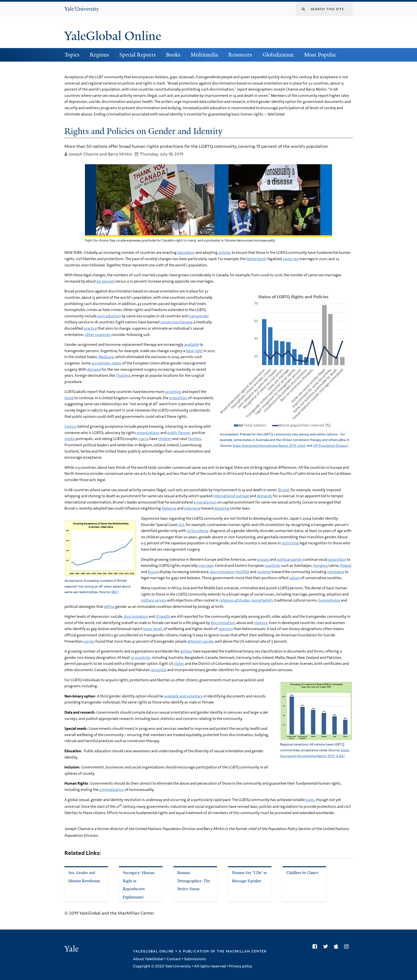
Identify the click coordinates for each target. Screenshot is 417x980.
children (165, 438)
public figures (178, 432)
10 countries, (141, 657)
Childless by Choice (302, 872)
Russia (153, 571)
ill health (163, 616)
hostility (242, 571)
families (194, 438)
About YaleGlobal (148, 959)
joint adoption (109, 316)
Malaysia (169, 508)
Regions (99, 54)
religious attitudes (234, 600)
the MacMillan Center (241, 951)
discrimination (222, 571)
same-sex (291, 258)
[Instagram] (347, 946)
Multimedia (204, 54)
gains (310, 799)
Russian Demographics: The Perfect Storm (193, 880)
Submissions (195, 959)
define (109, 606)
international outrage (231, 495)
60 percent (105, 281)
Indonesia (192, 508)
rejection (225, 628)
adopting (222, 508)
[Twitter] (326, 946)
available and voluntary (183, 696)
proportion (178, 397)
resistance (335, 571)
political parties (289, 559)
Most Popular (320, 54)
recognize (158, 669)
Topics (71, 54)
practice (90, 328)
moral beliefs (262, 600)
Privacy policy (240, 966)
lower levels (153, 628)
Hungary (320, 565)
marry (143, 438)
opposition (337, 559)
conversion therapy (176, 322)
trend (69, 397)
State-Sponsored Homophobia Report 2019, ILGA (269, 445)
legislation (186, 252)
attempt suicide (200, 641)
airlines (186, 651)
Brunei (283, 489)
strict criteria (197, 530)
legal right (194, 350)
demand (94, 369)
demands (264, 495)
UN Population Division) (330, 445)
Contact (174, 959)
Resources (240, 54)
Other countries (98, 334)
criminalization (111, 789)
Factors (70, 426)
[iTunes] (337, 946)
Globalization (278, 54)
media (69, 438)
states (179, 663)
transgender (198, 316)
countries (272, 565)
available (191, 344)
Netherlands (256, 258)
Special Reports (137, 54)
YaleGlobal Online (112, 36)
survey (89, 641)
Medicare (106, 356)
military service (153, 600)
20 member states (106, 363)
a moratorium (205, 502)
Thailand (123, 375)
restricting (290, 543)
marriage (206, 565)
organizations (148, 432)
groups (263, 559)
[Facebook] (316, 946)
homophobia (329, 600)
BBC (114, 592)
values (294, 577)
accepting (173, 391)
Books (173, 54)
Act (181, 524)
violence (264, 571)
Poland (345, 565)
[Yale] (72, 949)
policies (224, 252)
